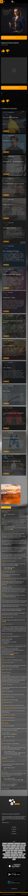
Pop (24, 854)
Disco (8, 847)
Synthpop (10, 857)
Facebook (14, 829)
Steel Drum (5, 857)
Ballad (18, 845)
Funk (24, 848)
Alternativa (5, 843)
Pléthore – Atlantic (7, 204)
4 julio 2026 (10, 407)
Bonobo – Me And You (8, 345)
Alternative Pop (17, 843)
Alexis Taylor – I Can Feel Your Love (11, 461)
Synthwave (15, 857)
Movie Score (20, 852)
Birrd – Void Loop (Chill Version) (11, 251)
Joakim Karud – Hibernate (9, 228)
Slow (20, 855)
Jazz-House (8, 852)
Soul (23, 855)
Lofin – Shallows (7, 367)
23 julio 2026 (10, 340)
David (7, 114)
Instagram (14, 833)
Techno (19, 857)
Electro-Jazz (5, 848)
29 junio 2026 (10, 432)
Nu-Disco (20, 854)
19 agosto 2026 (11, 156)
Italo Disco (20, 850)
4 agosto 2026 (10, 269)
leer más (6, 131)
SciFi (17, 855)
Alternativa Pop (10, 843)
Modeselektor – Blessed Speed (10, 438)
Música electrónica (14, 854)
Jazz (24, 850)
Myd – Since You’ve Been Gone (10, 117)
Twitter (14, 831)
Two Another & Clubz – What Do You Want (13, 183)
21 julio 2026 (10, 385)
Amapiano (23, 843)
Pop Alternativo (7, 855)
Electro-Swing (11, 848)
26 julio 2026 (10, 292)
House (8, 850)
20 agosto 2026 (11, 135)
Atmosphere (14, 845)
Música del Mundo (6, 854)
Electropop (17, 848)
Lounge (15, 852)
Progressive (13, 855)
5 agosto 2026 (10, 246)
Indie (12, 850)
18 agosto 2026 (11, 178)
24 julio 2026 (10, 315)
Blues (22, 845)
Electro (18, 847)
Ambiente (8, 845)
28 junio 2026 (10, 456)
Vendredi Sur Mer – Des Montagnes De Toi (13, 161)
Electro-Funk (22, 847)
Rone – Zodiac (6, 391)
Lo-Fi (12, 852)
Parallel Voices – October (9, 297)
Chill (25, 845)
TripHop (23, 857)
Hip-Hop (4, 850)
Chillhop (4, 847)
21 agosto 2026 (11, 112)
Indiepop (15, 850)
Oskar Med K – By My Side (9, 140)
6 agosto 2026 (10, 222)
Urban (14, 859)
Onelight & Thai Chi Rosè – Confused (12, 274)
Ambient (4, 845)
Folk (21, 848)
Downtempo (13, 847)
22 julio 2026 (10, 362)
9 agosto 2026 (10, 199)
